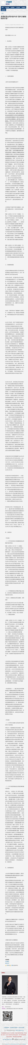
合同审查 (12, 7)
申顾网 (9, 2)
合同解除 (7, 961)
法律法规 (3, 9)
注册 (12, 965)
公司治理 (18, 7)
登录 (8, 965)
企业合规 (7, 7)
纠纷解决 (23, 7)
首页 (2, 7)
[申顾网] (3, 4)
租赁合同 (7, 963)
